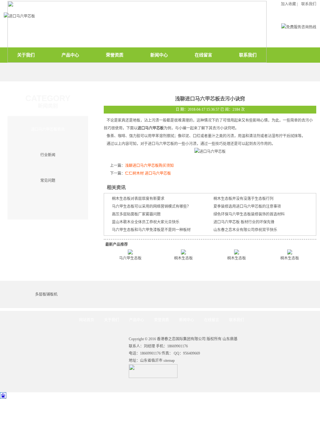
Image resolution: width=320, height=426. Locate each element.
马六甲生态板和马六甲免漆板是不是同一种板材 (151, 230)
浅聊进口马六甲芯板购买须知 (149, 165)
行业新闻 (47, 155)
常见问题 (47, 180)
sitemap (169, 360)
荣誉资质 (161, 320)
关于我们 (111, 320)
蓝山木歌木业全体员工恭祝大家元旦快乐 (145, 222)
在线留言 (211, 320)
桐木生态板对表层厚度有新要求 (138, 198)
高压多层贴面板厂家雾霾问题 (136, 214)
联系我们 (236, 320)
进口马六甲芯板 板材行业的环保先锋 (243, 222)
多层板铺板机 (46, 294)
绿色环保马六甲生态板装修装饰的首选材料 (249, 214)
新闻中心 (186, 320)
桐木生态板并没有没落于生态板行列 (243, 198)
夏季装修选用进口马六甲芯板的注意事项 (247, 206)
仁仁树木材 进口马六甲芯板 (148, 173)
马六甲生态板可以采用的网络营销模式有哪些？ (151, 206)
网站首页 (86, 320)
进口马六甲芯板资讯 (48, 129)
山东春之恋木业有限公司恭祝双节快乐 (245, 230)
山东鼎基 (230, 339)
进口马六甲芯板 (151, 128)
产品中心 (136, 320)
